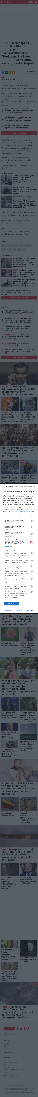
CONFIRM (11, 604)
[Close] (34, 487)
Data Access (19, 610)
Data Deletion (9, 610)
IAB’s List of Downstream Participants (21, 511)
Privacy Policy (29, 610)
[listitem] (19, 517)
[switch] (31, 521)
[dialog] (19, 548)
